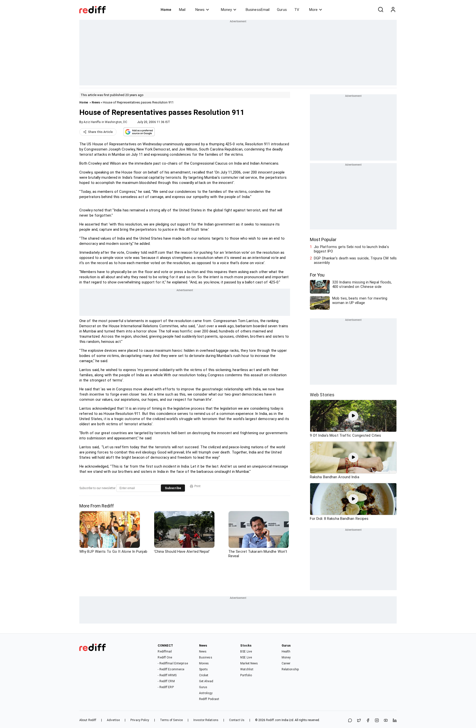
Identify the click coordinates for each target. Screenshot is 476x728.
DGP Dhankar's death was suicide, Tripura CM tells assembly (355, 260)
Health (286, 651)
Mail (182, 9)
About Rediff (87, 720)
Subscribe (173, 488)
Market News (249, 663)
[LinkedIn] (395, 720)
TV (296, 9)
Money (226, 9)
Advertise (113, 720)
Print (197, 486)
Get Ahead (206, 681)
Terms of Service (171, 720)
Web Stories (322, 394)
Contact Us (236, 720)
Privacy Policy (139, 720)
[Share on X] (359, 720)
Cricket (203, 675)
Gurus (282, 9)
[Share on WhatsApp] (350, 720)
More (313, 9)
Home (166, 9)
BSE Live (246, 651)
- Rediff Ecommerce (171, 669)
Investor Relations (205, 720)
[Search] (380, 10)
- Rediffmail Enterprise (173, 663)
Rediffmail (165, 651)
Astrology (205, 693)
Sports (203, 669)
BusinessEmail (257, 9)
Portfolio (246, 675)
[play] (353, 416)
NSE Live (246, 657)
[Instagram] (377, 720)
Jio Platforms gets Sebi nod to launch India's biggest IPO (351, 249)
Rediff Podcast (209, 699)
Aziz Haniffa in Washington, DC (105, 122)
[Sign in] (393, 10)
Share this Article (100, 132)
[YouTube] (386, 720)
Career (286, 663)
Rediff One (165, 657)
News (200, 9)
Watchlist (246, 669)
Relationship (290, 669)
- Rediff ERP (166, 687)
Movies (204, 663)
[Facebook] (368, 720)
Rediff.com (273, 720)
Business (205, 657)
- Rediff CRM (166, 681)
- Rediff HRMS (167, 675)
